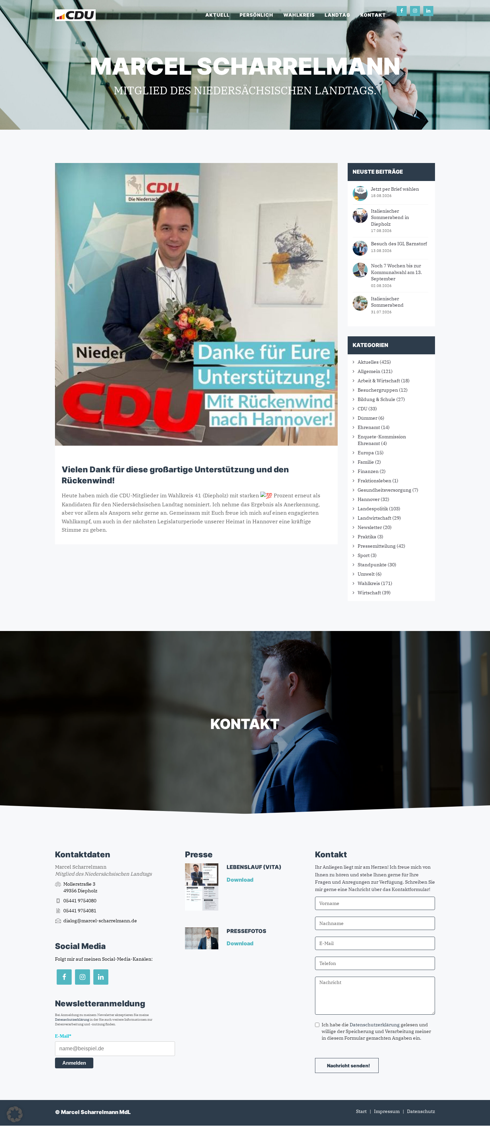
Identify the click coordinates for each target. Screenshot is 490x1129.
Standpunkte (372, 565)
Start (361, 1111)
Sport (364, 555)
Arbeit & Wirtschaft (379, 381)
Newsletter (370, 527)
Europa (366, 453)
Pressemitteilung (377, 546)
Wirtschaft (369, 593)
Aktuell (217, 15)
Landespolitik (373, 509)
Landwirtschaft (374, 518)
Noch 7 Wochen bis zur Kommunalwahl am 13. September (396, 272)
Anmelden (74, 1063)
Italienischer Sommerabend (387, 302)
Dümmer (367, 418)
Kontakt (373, 15)
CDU (362, 409)
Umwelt (366, 574)
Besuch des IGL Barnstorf (399, 244)
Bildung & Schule (376, 399)
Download (240, 879)
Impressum (387, 1111)
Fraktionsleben (374, 481)
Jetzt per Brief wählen (395, 189)
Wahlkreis (299, 15)
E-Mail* (63, 1036)
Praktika (367, 537)
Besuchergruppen (378, 390)
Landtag (337, 15)
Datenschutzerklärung (72, 1019)
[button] (14, 1114)
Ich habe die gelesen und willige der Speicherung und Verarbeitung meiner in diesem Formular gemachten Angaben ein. (376, 1031)
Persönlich (256, 15)
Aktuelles (368, 362)
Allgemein (369, 371)
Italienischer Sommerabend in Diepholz (390, 217)
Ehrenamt (369, 427)
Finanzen (368, 471)
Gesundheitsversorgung (384, 490)
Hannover (369, 499)
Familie (366, 462)
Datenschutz (421, 1111)
